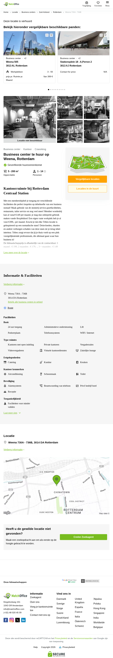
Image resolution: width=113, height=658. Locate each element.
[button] (46, 35)
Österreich (80, 621)
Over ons (34, 602)
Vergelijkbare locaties (87, 179)
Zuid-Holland (44, 12)
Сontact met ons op (40, 615)
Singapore (98, 613)
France (78, 612)
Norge (59, 608)
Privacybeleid (61, 638)
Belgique (98, 627)
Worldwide (99, 622)
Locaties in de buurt (87, 188)
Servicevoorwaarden (83, 638)
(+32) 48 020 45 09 (12, 612)
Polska (97, 603)
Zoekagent (35, 597)
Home (6, 12)
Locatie (15, 12)
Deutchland (62, 618)
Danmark (61, 599)
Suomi (59, 613)
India (96, 618)
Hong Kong (99, 608)
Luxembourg (63, 622)
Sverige (60, 603)
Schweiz (79, 626)
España (79, 607)
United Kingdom (79, 601)
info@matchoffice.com (14, 609)
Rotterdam (57, 12)
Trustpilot (8, 567)
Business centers (28, 12)
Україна (97, 599)
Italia (77, 616)
